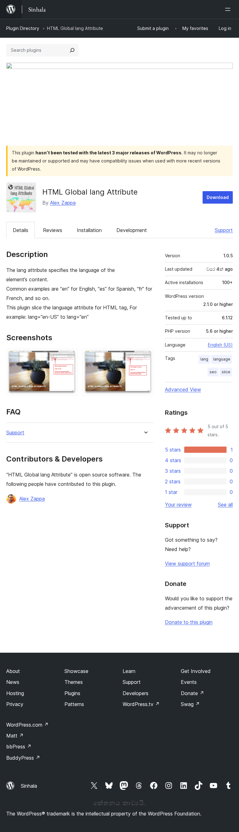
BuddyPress (23, 758)
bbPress (18, 746)
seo (213, 372)
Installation (89, 230)
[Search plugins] (72, 50)
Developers (135, 693)
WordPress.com (27, 725)
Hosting (15, 693)
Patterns (74, 704)
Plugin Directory (22, 28)
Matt (15, 736)
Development (131, 230)
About (13, 671)
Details (20, 230)
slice (226, 372)
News (12, 682)
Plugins (72, 693)
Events (189, 682)
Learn (129, 671)
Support (224, 230)
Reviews (52, 230)
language (221, 359)
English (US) (220, 344)
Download (218, 197)
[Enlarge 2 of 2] (145, 357)
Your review (178, 504)
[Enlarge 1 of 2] (69, 357)
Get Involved (196, 671)
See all (225, 504)
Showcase (76, 671)
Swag (190, 704)
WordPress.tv (141, 704)
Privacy (14, 704)
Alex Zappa (63, 203)
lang (204, 359)
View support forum (187, 563)
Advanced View (183, 389)
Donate (192, 693)
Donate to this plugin (189, 622)
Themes (73, 682)
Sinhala (29, 786)
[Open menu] (229, 9)
